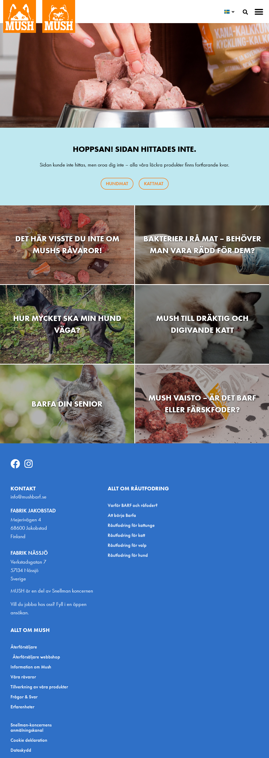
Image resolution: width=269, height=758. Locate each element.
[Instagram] (28, 464)
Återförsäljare (24, 647)
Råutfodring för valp (127, 545)
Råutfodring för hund (128, 555)
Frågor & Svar (24, 697)
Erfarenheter (22, 707)
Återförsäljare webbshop (36, 657)
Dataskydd (21, 750)
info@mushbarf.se (28, 496)
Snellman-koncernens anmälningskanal (31, 727)
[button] (259, 12)
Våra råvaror (23, 677)
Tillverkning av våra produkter (39, 687)
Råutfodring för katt (126, 535)
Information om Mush (31, 667)
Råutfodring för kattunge (131, 525)
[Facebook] (15, 464)
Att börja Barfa (122, 515)
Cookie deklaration (29, 740)
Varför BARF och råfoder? (133, 505)
